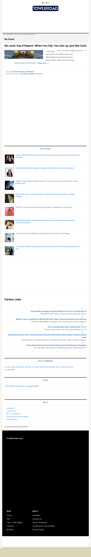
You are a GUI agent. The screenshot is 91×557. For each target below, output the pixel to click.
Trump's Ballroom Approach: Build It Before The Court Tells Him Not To (58, 311)
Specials (10, 530)
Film (8, 519)
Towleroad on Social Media (17, 417)
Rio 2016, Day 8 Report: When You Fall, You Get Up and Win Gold (45, 45)
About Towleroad (13, 414)
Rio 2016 (39, 74)
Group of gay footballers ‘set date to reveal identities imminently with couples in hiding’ (38, 367)
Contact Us (11, 411)
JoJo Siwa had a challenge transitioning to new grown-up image (43, 233)
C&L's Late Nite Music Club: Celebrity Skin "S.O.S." (67, 327)
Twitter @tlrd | (10, 386)
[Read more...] (43, 63)
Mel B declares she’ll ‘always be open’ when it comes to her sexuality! (45, 168)
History (15, 72)
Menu (47, 3)
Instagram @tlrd (32, 386)
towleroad (29, 72)
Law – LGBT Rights (15, 522)
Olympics (32, 74)
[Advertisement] (45, 111)
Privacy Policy (12, 419)
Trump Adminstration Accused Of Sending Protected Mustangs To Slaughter (56, 345)
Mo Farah (24, 74)
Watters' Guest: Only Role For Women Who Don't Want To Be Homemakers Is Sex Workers (51, 319)
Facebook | (21, 386)
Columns (10, 526)
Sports (21, 72)
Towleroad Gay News (45, 8)
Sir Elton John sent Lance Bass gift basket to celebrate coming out (44, 207)
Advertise (10, 408)
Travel (9, 515)
